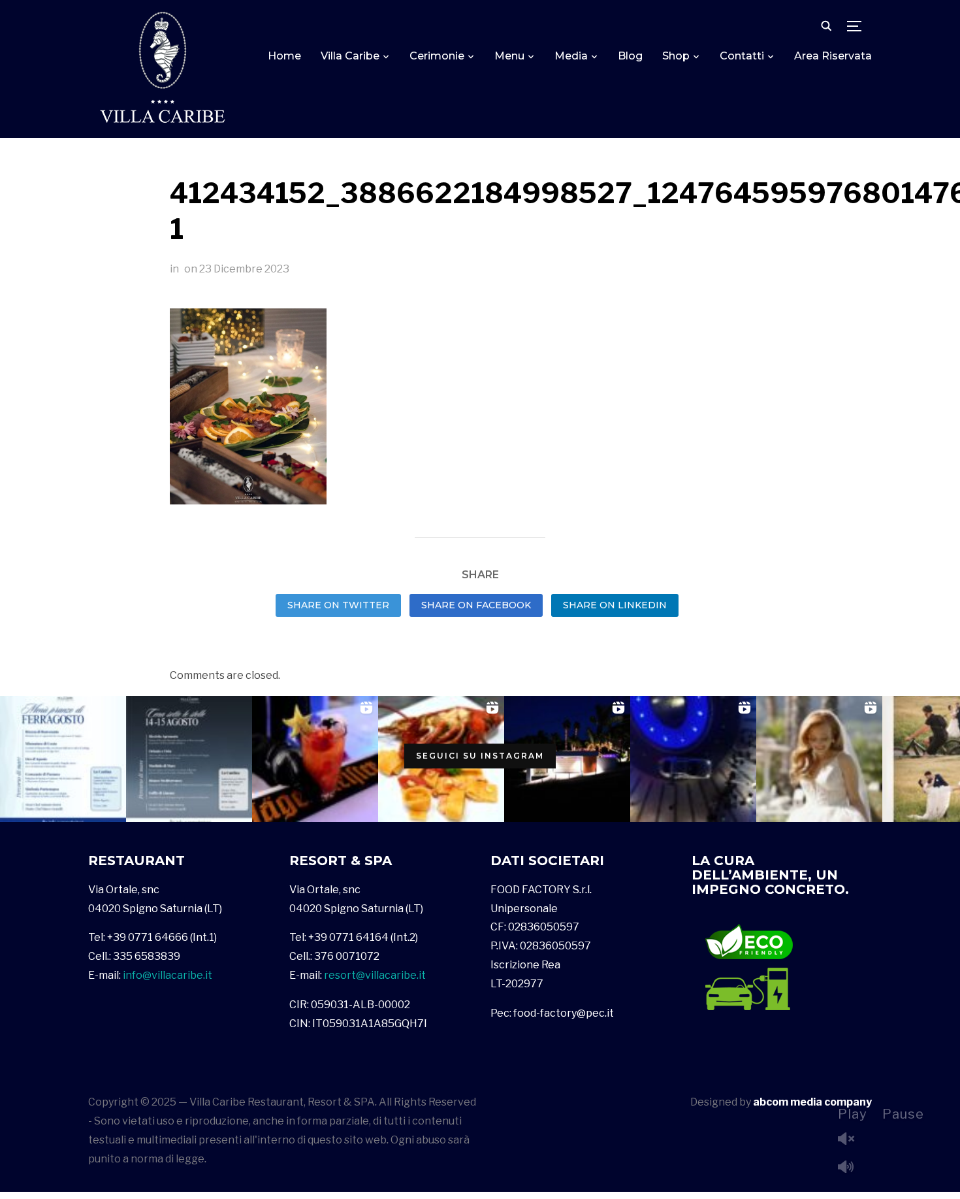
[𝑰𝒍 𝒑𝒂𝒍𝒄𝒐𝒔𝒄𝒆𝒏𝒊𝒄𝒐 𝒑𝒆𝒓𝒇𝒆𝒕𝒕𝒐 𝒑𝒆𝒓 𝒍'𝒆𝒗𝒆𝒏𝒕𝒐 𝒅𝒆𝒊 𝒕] (567, 759)
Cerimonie (436, 56)
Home (284, 56)
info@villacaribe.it (167, 975)
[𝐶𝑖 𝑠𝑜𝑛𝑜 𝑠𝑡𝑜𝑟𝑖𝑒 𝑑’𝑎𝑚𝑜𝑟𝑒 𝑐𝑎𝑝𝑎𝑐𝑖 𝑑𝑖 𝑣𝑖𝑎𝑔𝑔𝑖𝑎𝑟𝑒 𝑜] (819, 759)
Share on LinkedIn (615, 605)
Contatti (742, 56)
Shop (676, 56)
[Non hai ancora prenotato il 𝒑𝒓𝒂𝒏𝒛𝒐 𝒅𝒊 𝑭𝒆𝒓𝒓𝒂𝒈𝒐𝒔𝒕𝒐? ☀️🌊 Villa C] (63, 759)
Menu (509, 56)
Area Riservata (833, 56)
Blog (630, 56)
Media (571, 56)
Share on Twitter (338, 605)
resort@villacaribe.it (375, 975)
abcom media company (812, 1102)
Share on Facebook (476, 605)
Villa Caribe (350, 56)
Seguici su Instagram (480, 756)
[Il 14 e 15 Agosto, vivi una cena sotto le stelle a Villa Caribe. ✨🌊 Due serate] (189, 759)
